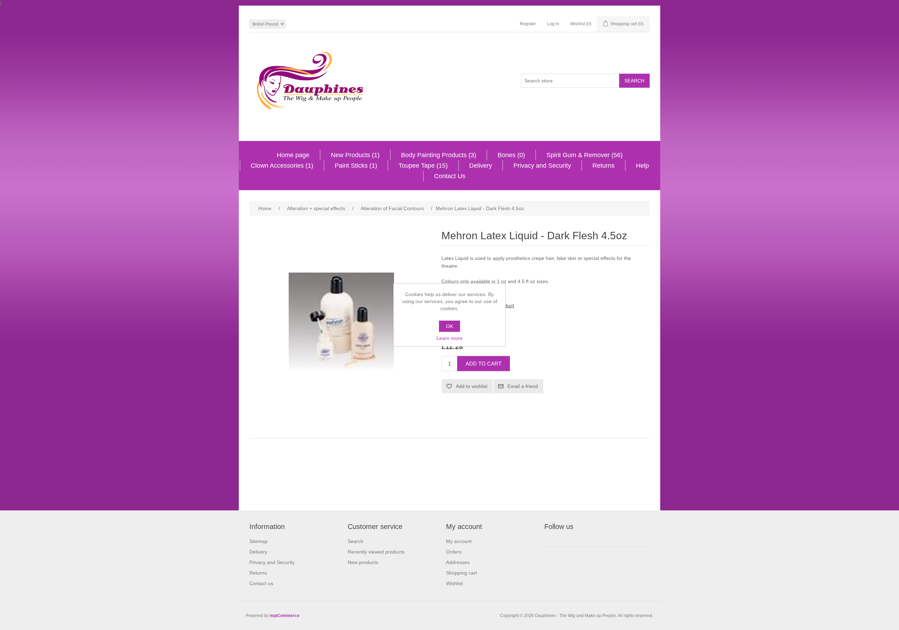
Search (355, 541)
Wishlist (454, 583)
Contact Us (449, 176)
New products (363, 562)
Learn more (449, 338)
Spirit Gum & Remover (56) (584, 155)
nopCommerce (285, 615)
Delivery (480, 165)
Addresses (458, 562)
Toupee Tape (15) (423, 165)
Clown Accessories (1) (282, 165)
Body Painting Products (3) (438, 155)
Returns (603, 165)
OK (449, 326)
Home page (293, 155)
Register (528, 23)
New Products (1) (355, 155)
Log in (553, 23)
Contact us (261, 583)
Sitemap (258, 541)
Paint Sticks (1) (356, 165)
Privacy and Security (542, 165)
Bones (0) (511, 155)
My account (459, 541)
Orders (453, 552)
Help (642, 165)
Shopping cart (461, 573)
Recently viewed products (376, 552)
